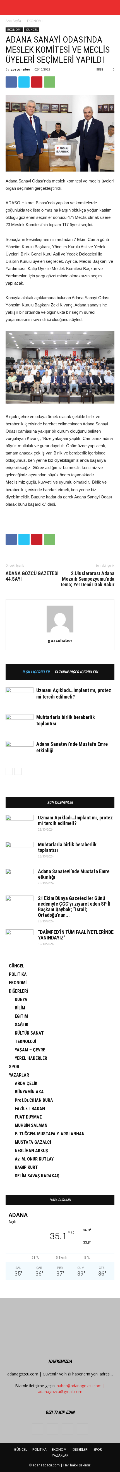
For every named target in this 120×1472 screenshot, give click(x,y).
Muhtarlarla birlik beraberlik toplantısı (67, 847)
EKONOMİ (34, 20)
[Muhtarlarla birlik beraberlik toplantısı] (19, 723)
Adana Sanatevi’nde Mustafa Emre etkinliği (73, 874)
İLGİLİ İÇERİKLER (36, 672)
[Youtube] (82, 1429)
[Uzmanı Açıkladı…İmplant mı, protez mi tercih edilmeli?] (19, 697)
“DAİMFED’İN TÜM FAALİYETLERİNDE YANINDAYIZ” (76, 935)
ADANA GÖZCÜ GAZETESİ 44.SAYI (32, 576)
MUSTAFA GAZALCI (33, 1142)
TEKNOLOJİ (25, 1041)
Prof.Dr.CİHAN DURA (34, 1100)
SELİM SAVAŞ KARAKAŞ (37, 1175)
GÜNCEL (32, 30)
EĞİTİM (21, 1016)
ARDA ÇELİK (26, 1083)
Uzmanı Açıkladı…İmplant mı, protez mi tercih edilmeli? (75, 820)
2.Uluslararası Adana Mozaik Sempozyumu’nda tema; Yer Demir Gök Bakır (87, 579)
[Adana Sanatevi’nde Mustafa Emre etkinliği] (19, 750)
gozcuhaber (20, 69)
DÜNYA (21, 999)
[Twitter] (67, 1429)
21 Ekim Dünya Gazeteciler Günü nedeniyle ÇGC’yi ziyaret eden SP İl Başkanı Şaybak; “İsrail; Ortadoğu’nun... (74, 906)
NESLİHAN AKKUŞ (31, 1150)
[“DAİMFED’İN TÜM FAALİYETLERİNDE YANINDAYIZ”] (19, 939)
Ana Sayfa (13, 20)
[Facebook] (37, 1429)
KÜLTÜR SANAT (29, 1033)
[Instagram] (52, 1429)
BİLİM (20, 1008)
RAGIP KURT (26, 1167)
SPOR (14, 1066)
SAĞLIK (21, 1024)
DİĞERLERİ (18, 991)
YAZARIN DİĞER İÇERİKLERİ (76, 672)
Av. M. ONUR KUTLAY (34, 1159)
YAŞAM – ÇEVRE (30, 1050)
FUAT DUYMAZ (28, 1117)
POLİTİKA (18, 974)
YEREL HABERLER (31, 1058)
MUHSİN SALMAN (31, 1125)
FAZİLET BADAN (30, 1108)
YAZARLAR (19, 1075)
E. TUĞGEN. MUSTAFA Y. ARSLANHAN (50, 1133)
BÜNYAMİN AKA (29, 1091)
